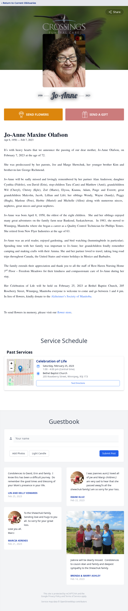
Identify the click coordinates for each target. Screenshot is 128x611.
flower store (64, 312)
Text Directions (78, 383)
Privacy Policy (54, 596)
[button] (20, 368)
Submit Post (109, 453)
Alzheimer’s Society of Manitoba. (71, 296)
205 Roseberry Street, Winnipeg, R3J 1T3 (65, 376)
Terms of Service (73, 596)
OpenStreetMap (67, 601)
